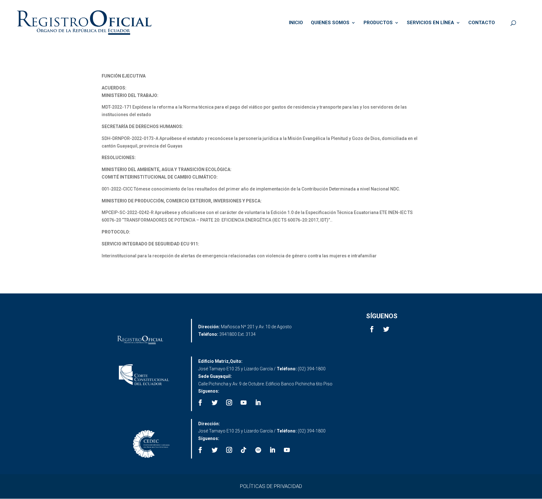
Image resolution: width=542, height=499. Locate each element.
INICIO (296, 22)
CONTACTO (481, 22)
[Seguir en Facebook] (372, 329)
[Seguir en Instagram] (229, 403)
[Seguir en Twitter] (386, 329)
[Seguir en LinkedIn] (258, 403)
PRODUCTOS (378, 22)
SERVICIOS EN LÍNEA (430, 22)
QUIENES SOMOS (330, 22)
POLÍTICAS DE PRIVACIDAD (271, 486)
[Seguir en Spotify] (258, 450)
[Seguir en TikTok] (244, 450)
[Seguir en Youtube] (244, 403)
